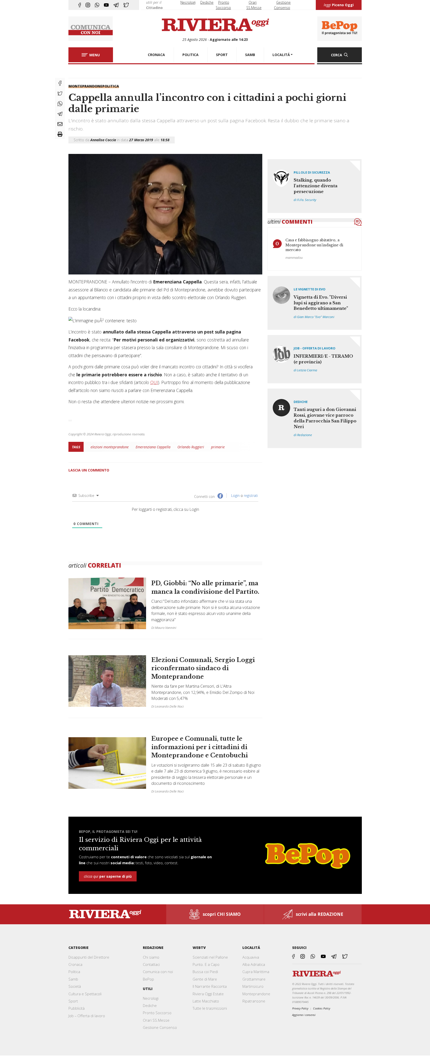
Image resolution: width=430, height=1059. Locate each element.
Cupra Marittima (255, 971)
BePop (148, 979)
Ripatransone (253, 1000)
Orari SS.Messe (156, 1020)
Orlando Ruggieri (190, 447)
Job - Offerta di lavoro (314, 348)
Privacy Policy (300, 1008)
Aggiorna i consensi (304, 1015)
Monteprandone (85, 86)
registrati (251, 495)
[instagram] (88, 5)
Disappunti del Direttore (88, 957)
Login (235, 495)
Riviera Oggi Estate (208, 993)
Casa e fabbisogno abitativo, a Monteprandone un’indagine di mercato (314, 245)
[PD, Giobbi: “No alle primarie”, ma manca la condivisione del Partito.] (165, 606)
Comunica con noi (158, 971)
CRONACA (156, 54)
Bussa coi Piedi (205, 971)
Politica (110, 86)
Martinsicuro (253, 986)
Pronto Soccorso (157, 1012)
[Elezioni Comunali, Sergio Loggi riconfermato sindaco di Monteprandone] (165, 681)
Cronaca (75, 964)
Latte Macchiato (206, 1000)
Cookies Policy (321, 1008)
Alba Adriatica (253, 964)
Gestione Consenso (160, 1027)
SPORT (222, 54)
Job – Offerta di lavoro (86, 1015)
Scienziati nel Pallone (210, 957)
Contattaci (151, 964)
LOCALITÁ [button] (281, 54)
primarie (218, 447)
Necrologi (188, 2)
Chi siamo (151, 957)
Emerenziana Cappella (153, 447)
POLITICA (190, 54)
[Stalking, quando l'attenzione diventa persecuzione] (315, 186)
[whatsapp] (97, 5)
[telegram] (116, 5)
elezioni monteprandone (110, 447)
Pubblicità (76, 1008)
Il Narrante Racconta (210, 986)
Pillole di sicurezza (312, 172)
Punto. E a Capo (206, 964)
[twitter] (126, 5)
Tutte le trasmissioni (210, 1008)
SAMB (250, 54)
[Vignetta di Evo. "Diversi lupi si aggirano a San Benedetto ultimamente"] (315, 303)
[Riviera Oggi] (215, 25)
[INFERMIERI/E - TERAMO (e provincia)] (315, 359)
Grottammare (254, 979)
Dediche (207, 2)
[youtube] (106, 5)
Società (74, 986)
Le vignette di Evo (309, 289)
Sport (73, 1000)
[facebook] (79, 5)
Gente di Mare (205, 979)
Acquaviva (250, 957)
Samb (73, 979)
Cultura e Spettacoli (85, 993)
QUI (154, 382)
